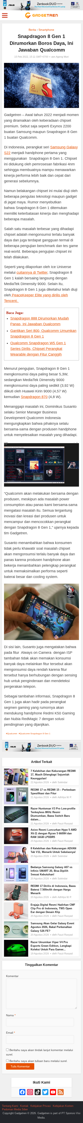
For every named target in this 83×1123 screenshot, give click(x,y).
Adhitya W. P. (65, 797)
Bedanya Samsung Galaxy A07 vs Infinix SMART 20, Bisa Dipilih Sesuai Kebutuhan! (51, 871)
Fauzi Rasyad (65, 823)
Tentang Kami (10, 1105)
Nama (11, 1015)
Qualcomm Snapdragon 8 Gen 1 (35, 733)
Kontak (24, 1105)
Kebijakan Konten (63, 1105)
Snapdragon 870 (34, 397)
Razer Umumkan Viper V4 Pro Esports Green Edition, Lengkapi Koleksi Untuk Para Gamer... (51, 946)
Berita (32, 29)
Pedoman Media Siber (15, 1109)
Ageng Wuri (62, 56)
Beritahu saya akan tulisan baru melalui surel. (38, 1061)
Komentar (12, 976)
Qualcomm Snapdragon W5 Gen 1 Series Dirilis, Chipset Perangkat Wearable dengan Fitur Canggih (38, 348)
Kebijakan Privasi (40, 1105)
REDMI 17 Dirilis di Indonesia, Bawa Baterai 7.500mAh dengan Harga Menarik (53, 889)
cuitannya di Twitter (32, 272)
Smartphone (46, 29)
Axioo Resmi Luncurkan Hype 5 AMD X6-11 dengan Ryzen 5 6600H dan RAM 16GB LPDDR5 (54, 833)
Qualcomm (12, 733)
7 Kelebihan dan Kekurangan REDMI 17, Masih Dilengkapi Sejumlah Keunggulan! (53, 774)
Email (10, 1032)
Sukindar (62, 782)
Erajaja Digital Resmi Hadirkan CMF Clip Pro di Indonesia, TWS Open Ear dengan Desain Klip (53, 908)
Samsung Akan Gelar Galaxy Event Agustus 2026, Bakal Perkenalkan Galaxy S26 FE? (52, 927)
